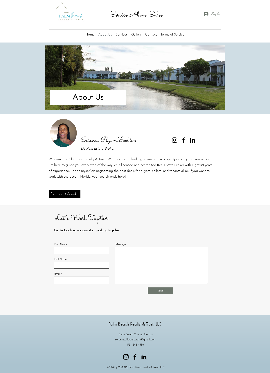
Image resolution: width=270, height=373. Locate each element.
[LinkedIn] (192, 140)
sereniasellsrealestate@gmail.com (135, 339)
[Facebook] (183, 140)
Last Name (60, 259)
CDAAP (122, 367)
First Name (60, 244)
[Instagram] (174, 140)
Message (121, 244)
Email (57, 273)
